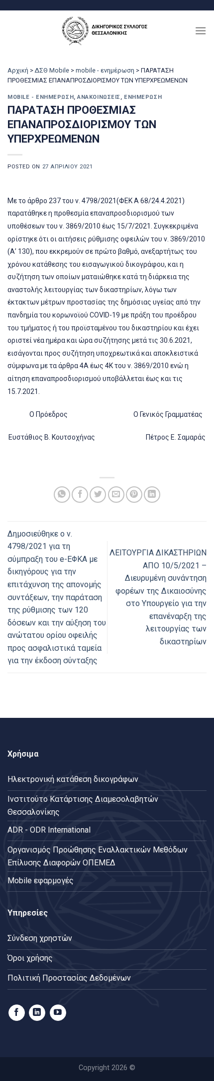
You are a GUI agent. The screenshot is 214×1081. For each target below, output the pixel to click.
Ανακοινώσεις (98, 97)
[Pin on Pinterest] (134, 494)
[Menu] (201, 30)
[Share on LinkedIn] (152, 494)
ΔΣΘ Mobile (52, 70)
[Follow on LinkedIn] (37, 1012)
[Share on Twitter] (98, 494)
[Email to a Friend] (116, 494)
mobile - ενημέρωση (105, 70)
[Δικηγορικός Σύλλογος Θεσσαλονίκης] (107, 30)
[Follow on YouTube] (58, 1012)
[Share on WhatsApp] (62, 494)
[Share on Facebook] (80, 494)
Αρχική (17, 70)
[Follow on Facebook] (16, 1012)
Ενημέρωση (143, 97)
